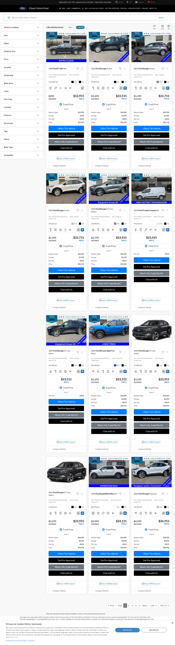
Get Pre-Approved (66, 135)
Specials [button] (123, 8)
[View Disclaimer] (70, 88)
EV (83, 8)
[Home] (60, 8)
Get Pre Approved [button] (112, 8)
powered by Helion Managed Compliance (20, 641)
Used (68, 8)
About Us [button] (153, 8)
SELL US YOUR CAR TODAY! (94, 8)
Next (145, 605)
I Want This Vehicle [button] (66, 128)
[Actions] (82, 69)
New (63, 8)
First (111, 605)
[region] (66, 117)
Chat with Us (66, 148)
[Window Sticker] (125, 88)
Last (153, 605)
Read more (14, 637)
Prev (119, 605)
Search (161, 18)
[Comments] (82, 88)
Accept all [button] (127, 630)
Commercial (76, 8)
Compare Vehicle (59, 166)
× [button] (172, 623)
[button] (84, 47)
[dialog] (87, 632)
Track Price (68, 104)
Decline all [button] (154, 630)
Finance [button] (145, 8)
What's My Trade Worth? (66, 141)
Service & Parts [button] (134, 8)
